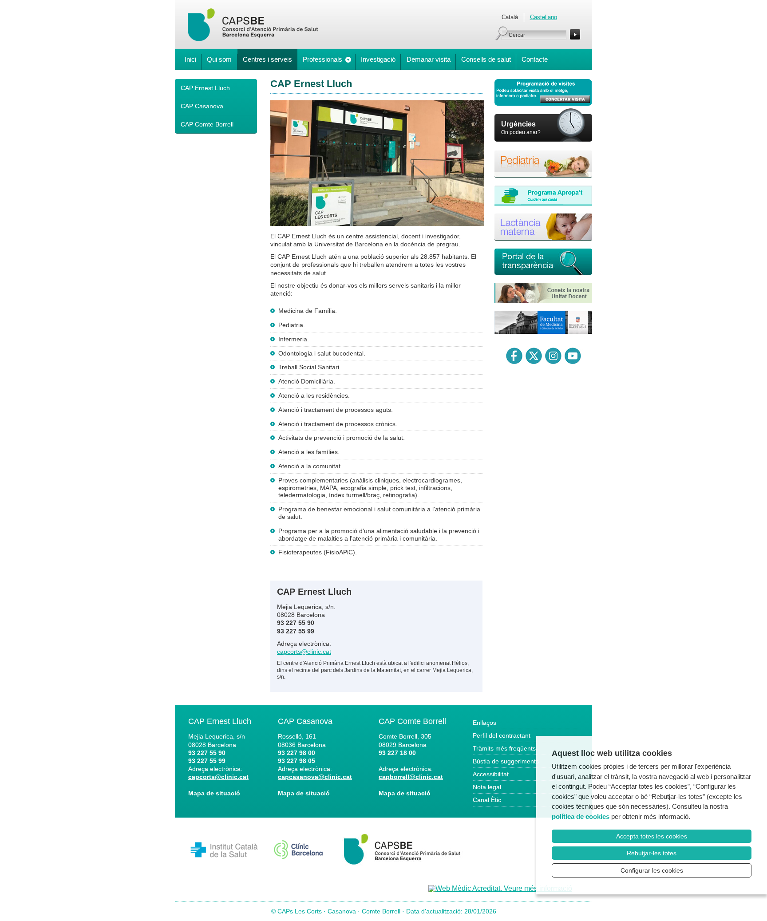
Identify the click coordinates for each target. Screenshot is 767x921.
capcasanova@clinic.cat (315, 776)
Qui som (219, 59)
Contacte (535, 59)
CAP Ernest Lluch (205, 87)
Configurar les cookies (652, 870)
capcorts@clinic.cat (304, 651)
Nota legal (487, 787)
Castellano (543, 17)
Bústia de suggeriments (506, 761)
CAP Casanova (202, 106)
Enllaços (484, 722)
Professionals (322, 59)
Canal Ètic (487, 800)
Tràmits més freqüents (504, 748)
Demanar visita (429, 59)
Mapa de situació (214, 793)
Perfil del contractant (501, 735)
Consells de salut (486, 59)
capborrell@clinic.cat (411, 776)
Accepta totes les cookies (651, 836)
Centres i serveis (267, 59)
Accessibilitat (491, 774)
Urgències (518, 124)
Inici (190, 59)
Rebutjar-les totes (651, 853)
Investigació (378, 59)
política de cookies (580, 816)
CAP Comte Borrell (207, 124)
